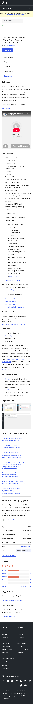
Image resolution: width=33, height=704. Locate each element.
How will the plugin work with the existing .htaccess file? (12, 439)
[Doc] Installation (10, 302)
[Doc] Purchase (10, 304)
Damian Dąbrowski (11, 336)
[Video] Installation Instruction (15, 307)
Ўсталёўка (7, 66)
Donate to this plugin (9, 616)
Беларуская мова (12, 676)
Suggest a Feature (17, 290)
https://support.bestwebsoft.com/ (13, 324)
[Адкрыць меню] (30, 2)
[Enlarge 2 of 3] (29, 406)
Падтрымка (8, 76)
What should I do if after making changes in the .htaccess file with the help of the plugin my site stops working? (13, 465)
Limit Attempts (9, 390)
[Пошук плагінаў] (21, 21)
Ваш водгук (6, 586)
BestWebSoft (6, 362)
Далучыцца (21, 643)
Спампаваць (7, 50)
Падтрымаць (22, 649)
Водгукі (6, 62)
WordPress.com (8, 659)
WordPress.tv (7, 653)
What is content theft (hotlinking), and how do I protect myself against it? (10, 474)
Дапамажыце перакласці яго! (16, 14)
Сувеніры (21, 653)
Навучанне (5, 643)
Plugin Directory (7, 8)
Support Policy (14, 276)
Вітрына (20, 628)
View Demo (6, 108)
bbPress (5, 665)
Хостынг (5, 634)
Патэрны (20, 637)
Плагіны (20, 634)
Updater (7, 379)
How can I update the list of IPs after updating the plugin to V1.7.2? (13, 482)
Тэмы (19, 631)
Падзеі (19, 646)
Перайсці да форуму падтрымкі (13, 600)
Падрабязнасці (9, 57)
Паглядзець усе (25, 586)
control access (26, 550)
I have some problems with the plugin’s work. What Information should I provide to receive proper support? (11, 491)
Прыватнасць (6, 637)
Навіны (4, 631)
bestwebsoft (11, 45)
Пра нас (5, 628)
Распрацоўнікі (7, 649)
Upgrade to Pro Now (13, 280)
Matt (4, 662)
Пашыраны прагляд (9, 556)
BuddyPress (7, 668)
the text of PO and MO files (15, 359)
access (19, 550)
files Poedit (5, 370)
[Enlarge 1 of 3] (13, 406)
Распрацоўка (8, 71)
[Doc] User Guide (10, 299)
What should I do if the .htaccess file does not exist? (12, 446)
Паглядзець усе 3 (26, 546)
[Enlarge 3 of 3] (29, 415)
